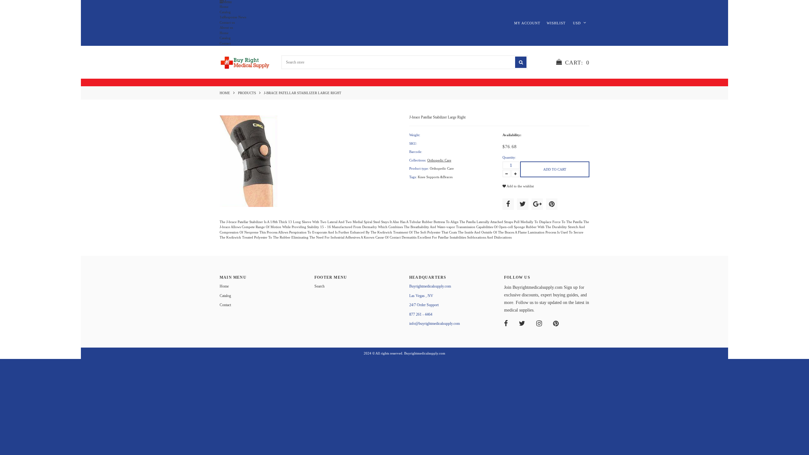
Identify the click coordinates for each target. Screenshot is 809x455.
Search (319, 286)
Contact (225, 43)
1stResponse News (233, 17)
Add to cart (554, 169)
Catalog (225, 12)
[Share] (508, 204)
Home (224, 7)
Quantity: (509, 157)
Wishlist (556, 23)
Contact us (227, 22)
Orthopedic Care (439, 160)
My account (527, 23)
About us (226, 27)
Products (247, 93)
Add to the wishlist (520, 186)
